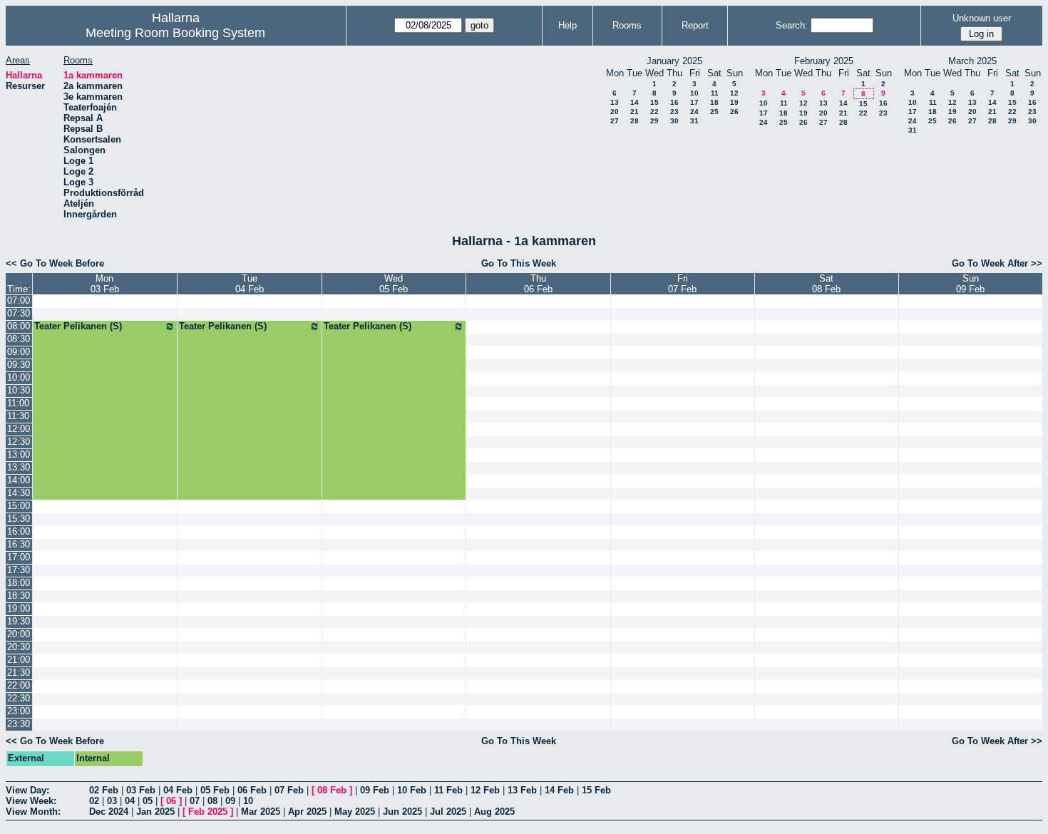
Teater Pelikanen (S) (78, 326)
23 (674, 111)
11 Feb (448, 790)
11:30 (18, 416)
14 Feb (559, 790)
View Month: (33, 811)
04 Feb (177, 790)
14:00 (18, 480)
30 (674, 121)
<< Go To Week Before (55, 263)
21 (634, 111)
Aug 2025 (494, 811)
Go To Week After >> (997, 263)
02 (94, 801)
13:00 (18, 454)
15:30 (18, 518)
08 (212, 801)
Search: (792, 25)
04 (130, 801)
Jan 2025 (155, 811)
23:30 (18, 724)
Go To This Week (518, 263)
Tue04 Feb (249, 283)
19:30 (18, 621)
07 (195, 801)
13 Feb (522, 790)
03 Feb (140, 790)
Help (567, 25)
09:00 (18, 351)
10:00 (18, 377)
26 (734, 111)
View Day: (27, 790)
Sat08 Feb (826, 283)
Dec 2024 (108, 811)
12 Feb (485, 790)
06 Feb (252, 790)
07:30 (18, 313)
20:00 (18, 634)
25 (714, 111)
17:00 (18, 557)
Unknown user (981, 18)
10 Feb (411, 790)
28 (634, 121)
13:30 (18, 467)
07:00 (18, 300)
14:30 (18, 493)
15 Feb (596, 790)
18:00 (18, 582)
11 (715, 93)
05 (148, 801)
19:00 (18, 608)
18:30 (18, 595)
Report (695, 25)
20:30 (18, 647)
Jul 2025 (448, 811)
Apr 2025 (307, 811)
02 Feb (103, 790)
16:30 (18, 544)
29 (654, 121)
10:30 (18, 390)
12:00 (18, 428)
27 (614, 121)
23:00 (18, 711)
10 (694, 93)
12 (734, 93)
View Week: (31, 801)
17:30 (18, 570)
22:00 (18, 685)
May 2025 (354, 811)
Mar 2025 (260, 811)
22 (654, 111)
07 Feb (289, 790)
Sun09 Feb (970, 283)
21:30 (18, 672)
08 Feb (331, 790)
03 (112, 801)
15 (654, 102)
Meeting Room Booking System (175, 33)
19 (734, 102)
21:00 (18, 659)
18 (714, 102)
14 (634, 102)
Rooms (627, 25)
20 (614, 111)
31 (694, 121)
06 (171, 801)
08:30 (18, 339)
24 (694, 111)
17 (694, 102)
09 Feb (374, 790)
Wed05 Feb (393, 283)
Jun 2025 (402, 811)
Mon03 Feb (105, 283)
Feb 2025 (207, 811)
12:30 (18, 441)
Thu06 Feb (538, 283)
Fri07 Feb (682, 283)
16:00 (18, 531)
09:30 (18, 364)
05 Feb (215, 790)
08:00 (18, 326)
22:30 (18, 698)
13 (614, 102)
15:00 (18, 505)
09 (230, 801)
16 (674, 102)
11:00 (18, 403)
